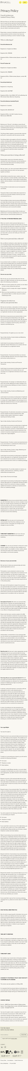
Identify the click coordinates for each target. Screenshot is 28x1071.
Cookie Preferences (19, 1060)
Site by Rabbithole (4, 1063)
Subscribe (23, 1034)
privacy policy (14, 1038)
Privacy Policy (3, 1060)
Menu (25, 2)
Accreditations (10, 1060)
